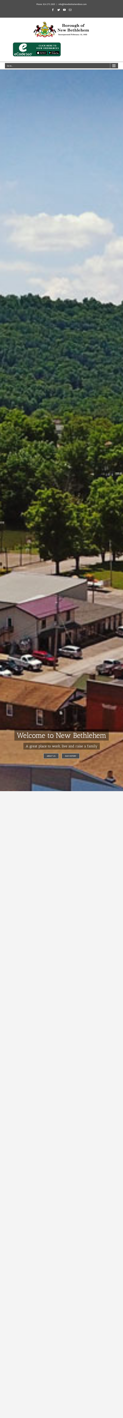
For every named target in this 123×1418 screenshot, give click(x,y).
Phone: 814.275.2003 (45, 4)
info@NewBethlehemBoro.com (72, 4)
